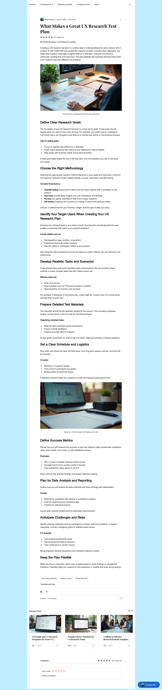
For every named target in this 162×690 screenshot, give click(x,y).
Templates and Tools (65, 4)
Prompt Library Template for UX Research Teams (81, 638)
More (96, 4)
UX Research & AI (46, 4)
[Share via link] (47, 592)
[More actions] (120, 19)
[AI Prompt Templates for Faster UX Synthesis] (45, 624)
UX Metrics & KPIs (83, 4)
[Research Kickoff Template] (117, 624)
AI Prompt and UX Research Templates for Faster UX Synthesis (44, 638)
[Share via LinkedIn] (41, 592)
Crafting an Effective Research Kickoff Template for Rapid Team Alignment (115, 638)
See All (130, 611)
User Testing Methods (49, 578)
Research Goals (66, 578)
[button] (130, 4)
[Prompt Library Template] (81, 624)
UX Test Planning (81, 578)
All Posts (32, 4)
